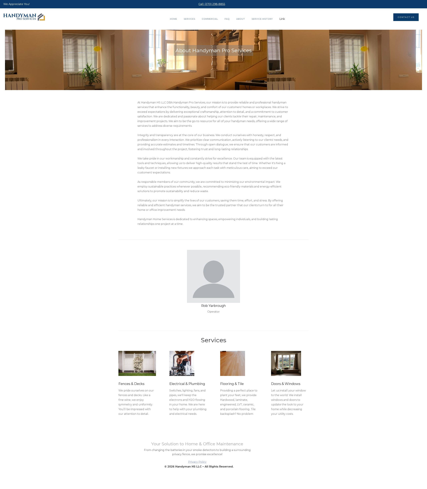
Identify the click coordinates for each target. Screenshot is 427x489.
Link (282, 19)
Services (189, 19)
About (240, 19)
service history (262, 19)
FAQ (227, 19)
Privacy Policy (197, 461)
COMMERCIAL (210, 19)
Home (173, 19)
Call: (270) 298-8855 (211, 4)
